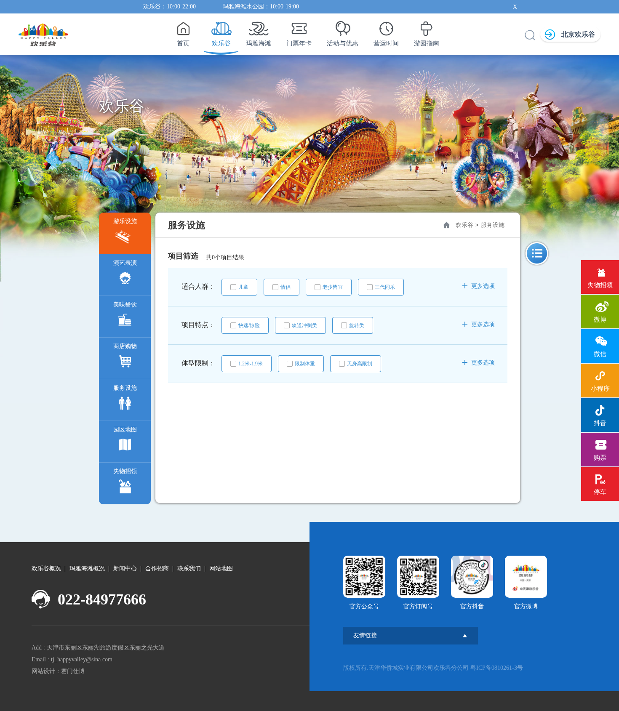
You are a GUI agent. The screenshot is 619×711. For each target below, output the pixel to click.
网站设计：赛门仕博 (58, 671)
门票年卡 (299, 43)
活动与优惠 (342, 43)
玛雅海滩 (258, 43)
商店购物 (125, 346)
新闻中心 (125, 568)
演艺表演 (125, 263)
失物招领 (125, 471)
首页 (183, 43)
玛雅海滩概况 (87, 568)
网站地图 (221, 568)
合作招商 (157, 568)
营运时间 (386, 43)
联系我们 (189, 568)
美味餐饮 (125, 304)
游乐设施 (125, 221)
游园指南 (426, 43)
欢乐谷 (221, 43)
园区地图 (125, 429)
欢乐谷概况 (46, 568)
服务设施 (125, 388)
